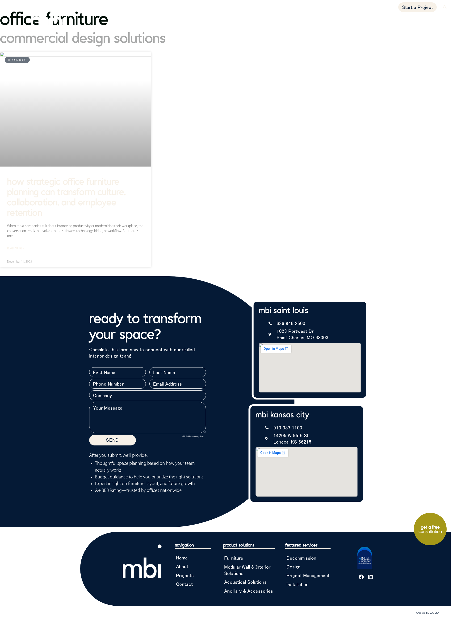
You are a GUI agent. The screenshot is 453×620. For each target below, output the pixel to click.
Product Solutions (284, 22)
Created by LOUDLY (427, 612)
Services (367, 22)
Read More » (15, 248)
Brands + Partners (402, 22)
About (435, 22)
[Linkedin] (370, 577)
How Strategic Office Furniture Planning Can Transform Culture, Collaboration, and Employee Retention (66, 196)
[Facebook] (361, 577)
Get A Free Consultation (430, 529)
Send (112, 439)
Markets (318, 22)
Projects (345, 22)
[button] (444, 7)
